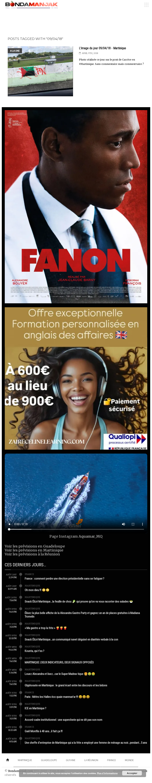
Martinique (32, 585)
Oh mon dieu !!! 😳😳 (37, 590)
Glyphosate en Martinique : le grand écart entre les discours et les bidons (66, 685)
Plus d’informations (107, 773)
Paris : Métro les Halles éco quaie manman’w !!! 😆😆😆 (57, 697)
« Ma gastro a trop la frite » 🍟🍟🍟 (46, 628)
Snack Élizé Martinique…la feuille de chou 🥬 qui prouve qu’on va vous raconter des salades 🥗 (79, 601)
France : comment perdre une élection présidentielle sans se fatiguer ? (64, 578)
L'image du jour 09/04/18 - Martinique (102, 48)
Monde (129, 760)
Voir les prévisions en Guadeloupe (35, 546)
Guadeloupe (49, 760)
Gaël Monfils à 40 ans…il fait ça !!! (44, 731)
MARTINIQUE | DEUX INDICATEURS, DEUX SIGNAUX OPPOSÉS (59, 662)
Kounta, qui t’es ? (34, 651)
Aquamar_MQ (91, 536)
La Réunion (91, 760)
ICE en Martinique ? (35, 708)
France (29, 574)
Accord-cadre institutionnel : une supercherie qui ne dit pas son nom (63, 720)
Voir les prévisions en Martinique (34, 550)
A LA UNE (15, 50)
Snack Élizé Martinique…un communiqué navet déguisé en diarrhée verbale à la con (71, 639)
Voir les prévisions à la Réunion (32, 554)
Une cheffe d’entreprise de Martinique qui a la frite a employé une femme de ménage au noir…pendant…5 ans (86, 742)
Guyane (70, 760)
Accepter (132, 773)
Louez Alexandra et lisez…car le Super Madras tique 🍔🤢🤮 (60, 674)
